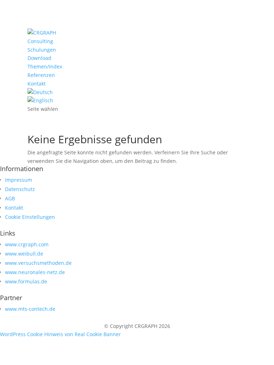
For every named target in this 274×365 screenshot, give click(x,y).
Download (39, 58)
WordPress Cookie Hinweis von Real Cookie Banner (60, 334)
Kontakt (36, 83)
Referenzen (41, 75)
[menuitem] (40, 92)
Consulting (40, 41)
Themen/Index (44, 66)
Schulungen (41, 49)
